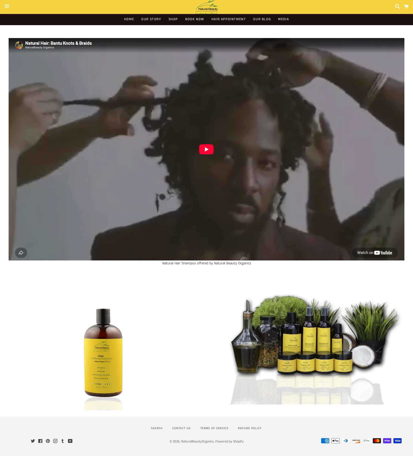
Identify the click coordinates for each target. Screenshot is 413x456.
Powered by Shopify (229, 441)
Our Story (151, 19)
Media (283, 19)
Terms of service (214, 428)
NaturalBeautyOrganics (197, 441)
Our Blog (262, 19)
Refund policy (250, 428)
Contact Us (181, 428)
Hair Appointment (228, 19)
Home (129, 19)
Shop (173, 19)
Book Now (194, 19)
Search (157, 428)
